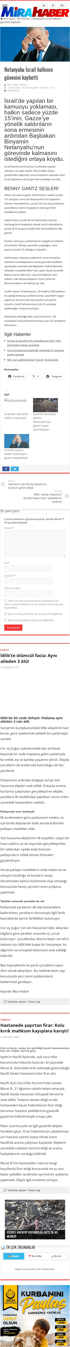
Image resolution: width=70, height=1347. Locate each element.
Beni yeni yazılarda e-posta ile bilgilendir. (31, 620)
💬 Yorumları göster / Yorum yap (22, 1001)
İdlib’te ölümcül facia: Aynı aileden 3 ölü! (28, 658)
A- (44, 5)
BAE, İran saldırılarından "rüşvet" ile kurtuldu (32, 359)
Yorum (9, 528)
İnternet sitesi (12, 588)
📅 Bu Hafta (35, 1295)
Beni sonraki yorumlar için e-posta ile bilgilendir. (35, 614)
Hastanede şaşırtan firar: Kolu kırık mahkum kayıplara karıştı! (34, 1028)
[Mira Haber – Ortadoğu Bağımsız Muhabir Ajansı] (35, 10)
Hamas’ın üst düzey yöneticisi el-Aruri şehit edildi (27, 484)
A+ (62, 5)
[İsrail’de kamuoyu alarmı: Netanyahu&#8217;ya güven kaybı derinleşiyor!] (45, 405)
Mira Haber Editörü (17, 84)
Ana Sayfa (9, 18)
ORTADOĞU (23, 18)
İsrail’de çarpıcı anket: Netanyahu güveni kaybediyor (16, 454)
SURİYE (4, 650)
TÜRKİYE (5, 1019)
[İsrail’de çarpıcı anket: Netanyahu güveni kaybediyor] (16, 441)
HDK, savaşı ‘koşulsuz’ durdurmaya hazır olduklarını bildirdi (42, 497)
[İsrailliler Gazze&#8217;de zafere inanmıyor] (16, 405)
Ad (6, 563)
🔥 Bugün (13, 1295)
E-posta (9, 575)
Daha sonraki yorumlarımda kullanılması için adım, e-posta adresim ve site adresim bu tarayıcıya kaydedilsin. (33, 604)
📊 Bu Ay (56, 1295)
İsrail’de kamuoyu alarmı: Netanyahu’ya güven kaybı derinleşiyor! (44, 421)
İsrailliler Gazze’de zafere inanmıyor (16, 416)
